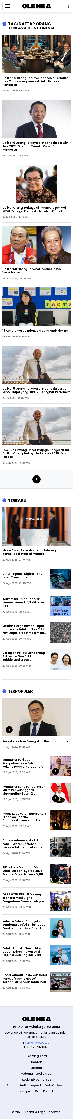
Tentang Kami (36, 1056)
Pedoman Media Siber (36, 1074)
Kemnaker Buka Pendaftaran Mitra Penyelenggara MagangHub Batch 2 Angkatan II (23, 790)
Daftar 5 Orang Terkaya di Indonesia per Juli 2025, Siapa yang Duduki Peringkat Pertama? (36, 390)
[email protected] (38, 1043)
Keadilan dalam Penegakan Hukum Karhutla (35, 741)
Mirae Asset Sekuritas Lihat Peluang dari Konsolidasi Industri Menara (32, 552)
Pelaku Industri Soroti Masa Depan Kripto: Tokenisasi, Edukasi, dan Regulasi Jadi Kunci (22, 952)
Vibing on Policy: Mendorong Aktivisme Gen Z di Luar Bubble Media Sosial (23, 656)
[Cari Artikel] (66, 6)
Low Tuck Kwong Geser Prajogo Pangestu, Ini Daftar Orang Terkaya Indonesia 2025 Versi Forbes (35, 453)
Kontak (36, 1062)
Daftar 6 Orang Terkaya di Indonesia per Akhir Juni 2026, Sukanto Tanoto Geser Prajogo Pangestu (36, 146)
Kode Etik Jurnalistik (36, 1080)
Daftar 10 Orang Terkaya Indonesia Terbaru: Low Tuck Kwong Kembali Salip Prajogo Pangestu (35, 81)
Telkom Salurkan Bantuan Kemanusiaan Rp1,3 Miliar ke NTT (23, 602)
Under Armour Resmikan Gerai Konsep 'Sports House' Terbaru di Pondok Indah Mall (24, 978)
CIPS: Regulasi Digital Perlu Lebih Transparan (22, 575)
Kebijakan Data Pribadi (36, 1091)
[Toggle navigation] (7, 6)
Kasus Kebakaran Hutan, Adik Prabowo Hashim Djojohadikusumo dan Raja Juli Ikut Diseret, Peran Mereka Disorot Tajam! (24, 817)
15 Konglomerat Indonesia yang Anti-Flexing (35, 330)
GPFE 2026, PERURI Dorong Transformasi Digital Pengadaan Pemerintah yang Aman (24, 898)
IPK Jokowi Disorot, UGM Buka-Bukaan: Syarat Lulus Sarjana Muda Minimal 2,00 (22, 871)
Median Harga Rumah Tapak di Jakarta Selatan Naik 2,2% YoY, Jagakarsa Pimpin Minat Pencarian (23, 629)
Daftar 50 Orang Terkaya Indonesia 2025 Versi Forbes (32, 270)
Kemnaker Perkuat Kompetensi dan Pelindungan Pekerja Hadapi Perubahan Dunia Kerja (24, 763)
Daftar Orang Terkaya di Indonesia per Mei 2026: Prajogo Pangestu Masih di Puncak (34, 209)
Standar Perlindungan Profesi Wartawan (36, 1085)
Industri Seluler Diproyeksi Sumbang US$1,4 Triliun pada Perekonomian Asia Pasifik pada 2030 (23, 925)
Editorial (37, 1068)
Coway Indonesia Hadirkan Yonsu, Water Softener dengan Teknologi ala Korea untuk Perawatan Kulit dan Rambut (23, 844)
